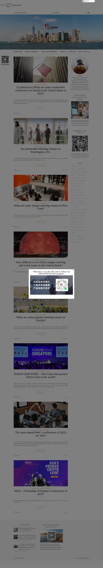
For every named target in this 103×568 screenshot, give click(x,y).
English (87, 1)
